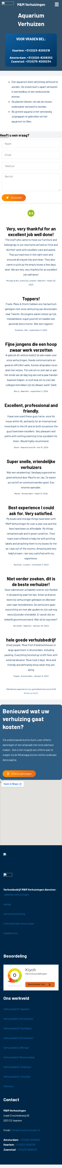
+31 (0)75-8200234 (38, 61)
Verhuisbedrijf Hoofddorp (17, 1028)
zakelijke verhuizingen (16, 894)
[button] (56, 4)
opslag (7, 904)
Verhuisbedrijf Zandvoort (17, 1066)
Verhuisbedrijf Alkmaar (16, 1047)
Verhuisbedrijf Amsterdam (18, 1018)
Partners (8, 1086)
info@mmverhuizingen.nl (26, 1130)
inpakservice (10, 933)
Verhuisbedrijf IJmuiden (16, 1076)
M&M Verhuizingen (31, 4)
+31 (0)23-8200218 (37, 50)
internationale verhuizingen (18, 923)
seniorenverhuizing (14, 913)
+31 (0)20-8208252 (40, 57)
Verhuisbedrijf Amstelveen (18, 1038)
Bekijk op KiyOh (31, 693)
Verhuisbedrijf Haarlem (16, 1009)
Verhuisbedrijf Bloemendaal (18, 1057)
